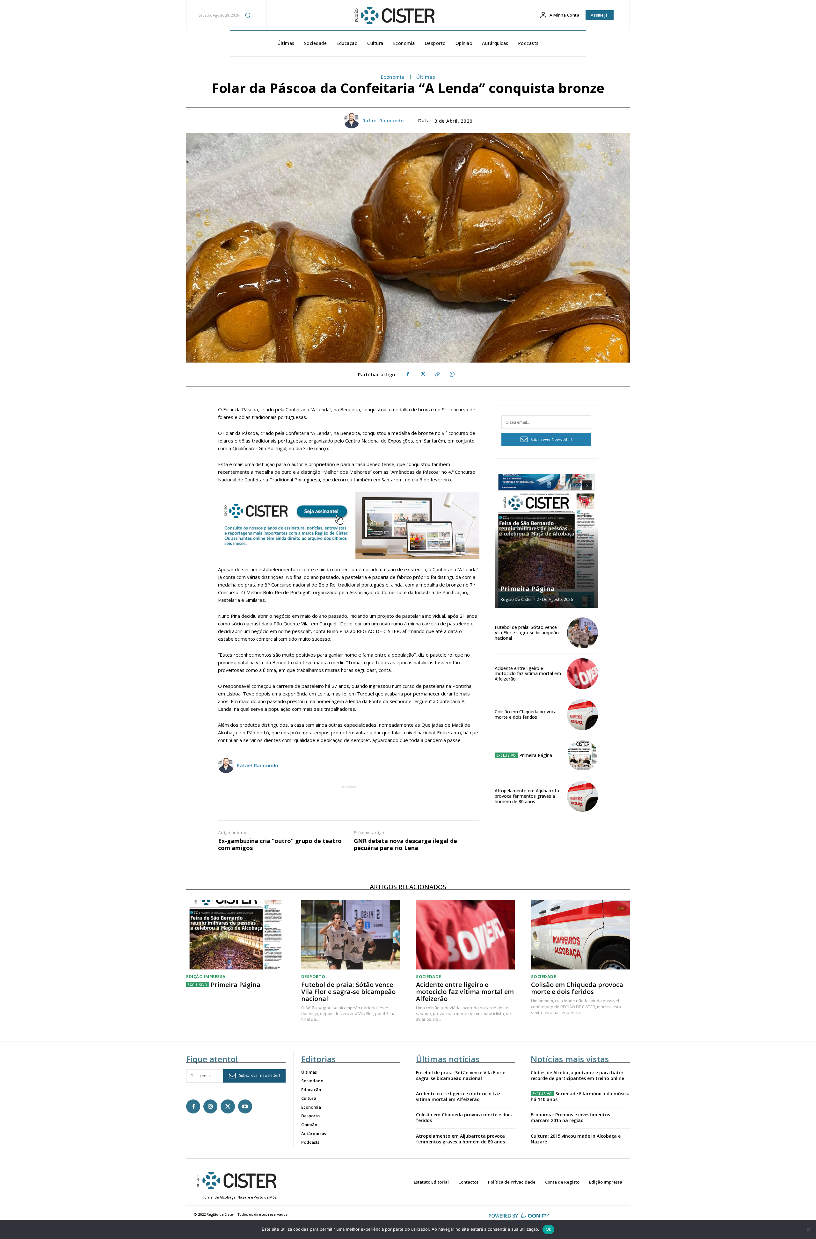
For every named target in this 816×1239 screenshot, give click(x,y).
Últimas (425, 77)
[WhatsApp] (451, 374)
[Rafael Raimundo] (352, 120)
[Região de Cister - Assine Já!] (348, 525)
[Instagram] (210, 1106)
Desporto (313, 977)
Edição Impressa (206, 977)
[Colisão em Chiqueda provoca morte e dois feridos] (582, 714)
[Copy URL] (437, 374)
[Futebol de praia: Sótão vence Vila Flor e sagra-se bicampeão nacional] (582, 632)
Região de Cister (516, 599)
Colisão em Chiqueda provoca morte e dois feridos (526, 714)
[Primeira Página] (546, 541)
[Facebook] (407, 374)
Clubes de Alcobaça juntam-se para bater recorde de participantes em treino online (577, 1075)
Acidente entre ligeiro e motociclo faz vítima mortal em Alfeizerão (528, 673)
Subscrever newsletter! (259, 1075)
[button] (248, 15)
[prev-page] (575, 485)
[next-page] (587, 485)
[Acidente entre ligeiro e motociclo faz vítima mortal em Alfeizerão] (582, 673)
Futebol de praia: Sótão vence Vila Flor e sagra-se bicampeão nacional (527, 632)
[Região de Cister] (394, 15)
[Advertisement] (349, 804)
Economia (392, 77)
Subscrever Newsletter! (551, 439)
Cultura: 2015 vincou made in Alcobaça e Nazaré (576, 1139)
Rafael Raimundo (383, 120)
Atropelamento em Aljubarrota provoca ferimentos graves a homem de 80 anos (527, 796)
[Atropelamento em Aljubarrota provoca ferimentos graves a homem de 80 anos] (582, 796)
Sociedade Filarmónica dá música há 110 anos (580, 1096)
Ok (548, 1229)
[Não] (808, 1229)
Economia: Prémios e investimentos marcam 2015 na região (570, 1117)
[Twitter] (422, 374)
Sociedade (428, 977)
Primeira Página (527, 588)
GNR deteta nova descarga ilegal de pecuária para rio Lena (405, 844)
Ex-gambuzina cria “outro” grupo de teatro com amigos (280, 844)
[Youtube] (245, 1106)
